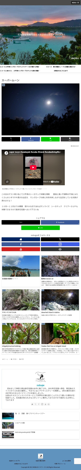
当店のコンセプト (14, 461)
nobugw (40, 385)
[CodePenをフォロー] (60, 249)
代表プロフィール (59, 464)
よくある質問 (66, 461)
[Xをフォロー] (60, 239)
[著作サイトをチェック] (21, 239)
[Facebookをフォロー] (21, 244)
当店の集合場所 (40, 461)
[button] (70, 139)
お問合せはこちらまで (21, 464)
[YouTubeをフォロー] (21, 249)
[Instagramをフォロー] (60, 244)
